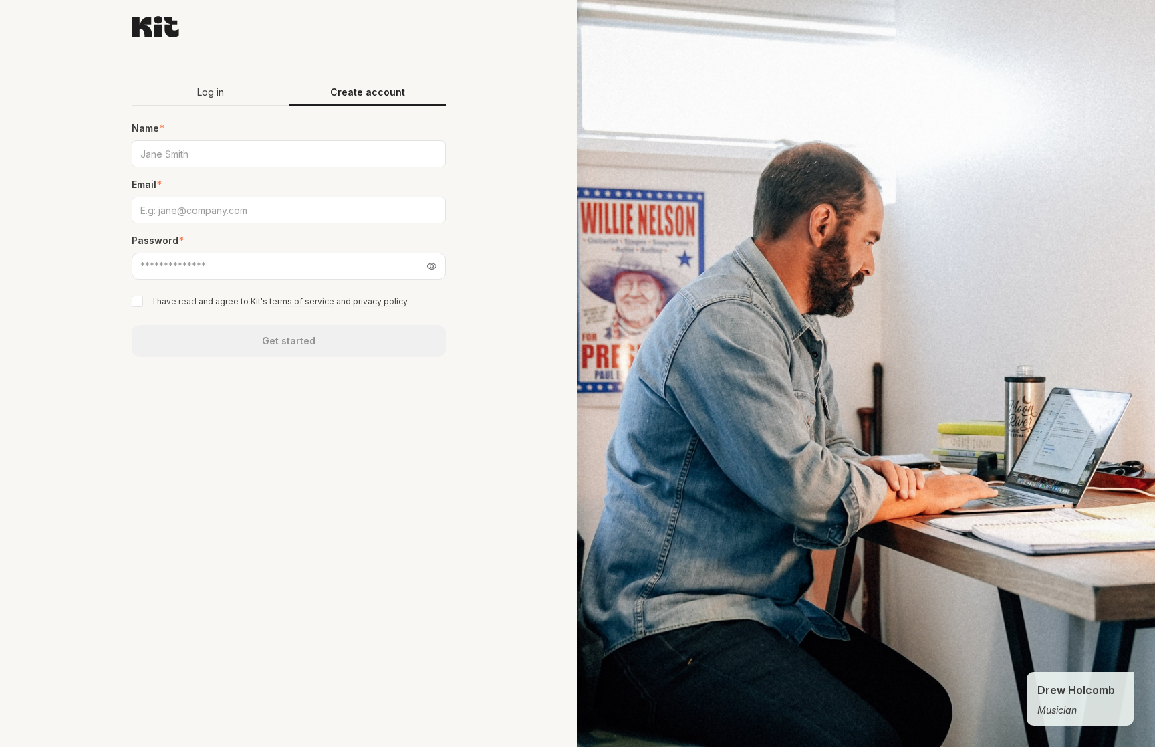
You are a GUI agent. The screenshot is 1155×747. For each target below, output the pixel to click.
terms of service (301, 301)
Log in (210, 92)
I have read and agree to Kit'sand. (281, 301)
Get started (288, 340)
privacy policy (380, 301)
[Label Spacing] (138, 301)
